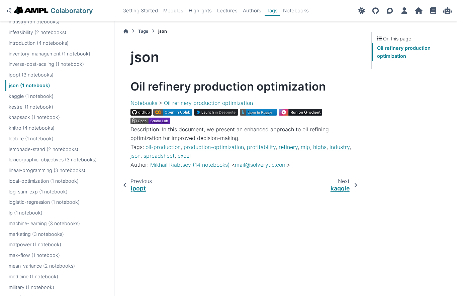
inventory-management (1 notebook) (49, 53)
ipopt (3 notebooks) (31, 75)
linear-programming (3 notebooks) (47, 170)
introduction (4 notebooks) (39, 43)
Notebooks (296, 10)
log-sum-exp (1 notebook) (38, 191)
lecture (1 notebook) (31, 138)
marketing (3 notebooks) (36, 234)
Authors (252, 10)
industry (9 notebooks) (34, 21)
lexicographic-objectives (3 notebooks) (53, 159)
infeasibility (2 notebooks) (37, 32)
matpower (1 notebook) (35, 244)
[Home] (125, 31)
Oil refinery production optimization (208, 103)
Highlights (200, 10)
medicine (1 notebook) (33, 276)
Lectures (227, 10)
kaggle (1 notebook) (31, 96)
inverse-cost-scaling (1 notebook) (46, 64)
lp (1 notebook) (25, 212)
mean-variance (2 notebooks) (42, 266)
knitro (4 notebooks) (32, 128)
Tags (272, 10)
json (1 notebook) (29, 85)
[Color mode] (362, 10)
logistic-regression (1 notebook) (44, 202)
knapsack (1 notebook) (34, 117)
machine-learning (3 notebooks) (44, 223)
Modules (173, 10)
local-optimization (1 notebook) (44, 181)
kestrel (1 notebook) (31, 107)
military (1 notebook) (31, 287)
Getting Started (140, 10)
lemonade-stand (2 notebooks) (43, 149)
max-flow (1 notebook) (34, 255)
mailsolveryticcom (261, 164)
